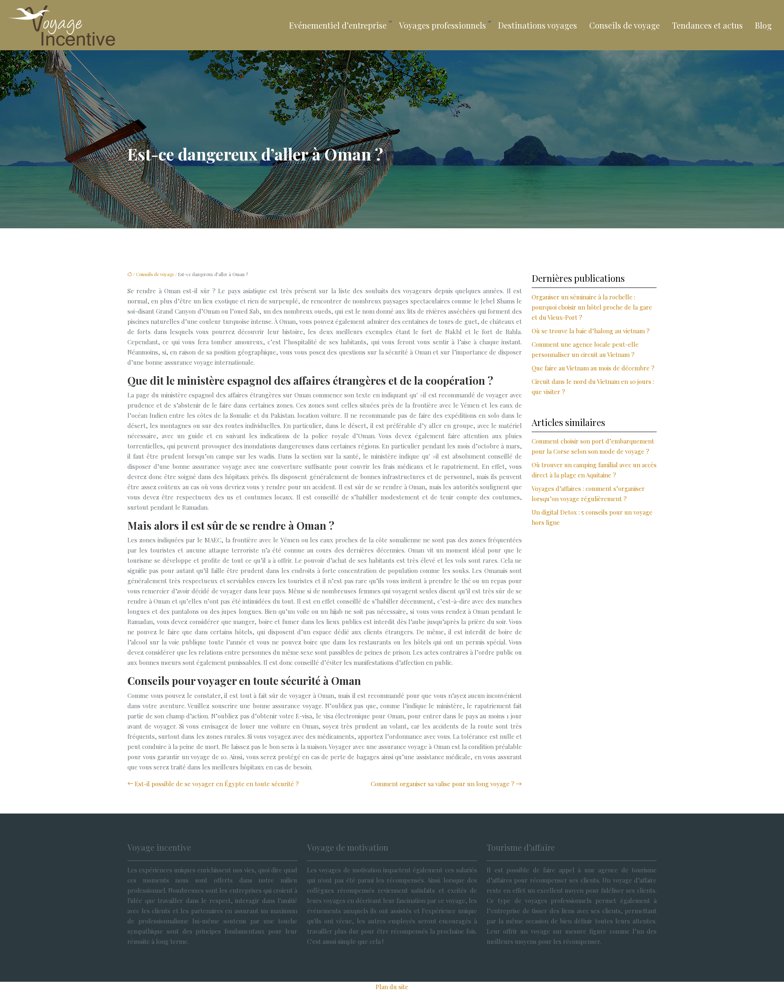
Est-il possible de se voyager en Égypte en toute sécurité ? (217, 784)
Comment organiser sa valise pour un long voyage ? (442, 784)
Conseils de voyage (624, 25)
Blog (763, 25)
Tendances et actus (707, 25)
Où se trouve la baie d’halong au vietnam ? (591, 331)
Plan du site (392, 987)
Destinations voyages (537, 25)
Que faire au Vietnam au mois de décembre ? (593, 368)
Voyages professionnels (442, 25)
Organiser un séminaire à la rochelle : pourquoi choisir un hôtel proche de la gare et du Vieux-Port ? (592, 307)
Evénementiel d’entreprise (338, 25)
